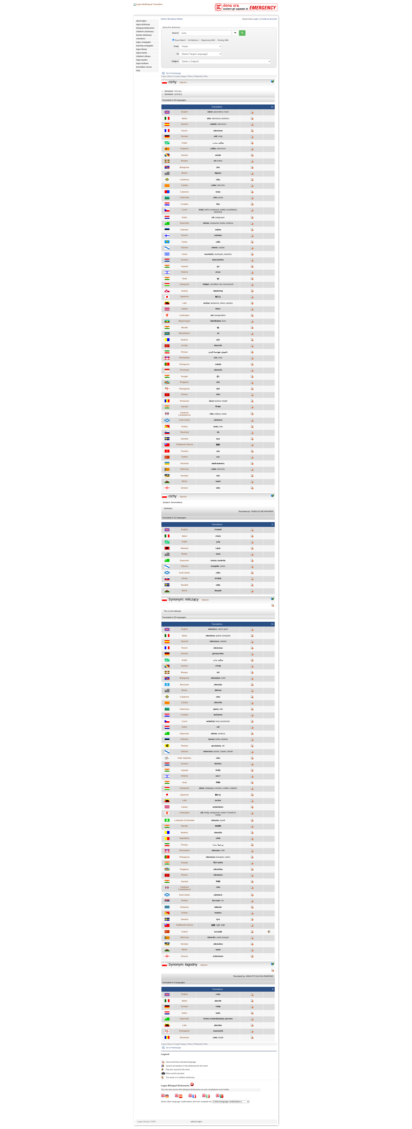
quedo (216, 751)
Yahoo (190, 76)
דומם (218, 776)
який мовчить (218, 463)
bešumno (218, 715)
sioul (218, 554)
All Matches (193, 40)
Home (163, 19)
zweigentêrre (220, 315)
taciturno (225, 118)
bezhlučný (225, 721)
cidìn (218, 242)
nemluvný (214, 210)
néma (201, 788)
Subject (175, 61)
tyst (218, 439)
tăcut (211, 401)
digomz (218, 173)
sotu (221, 426)
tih (218, 432)
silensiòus (218, 869)
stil (212, 217)
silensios (216, 850)
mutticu (218, 913)
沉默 (218, 925)
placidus (218, 1025)
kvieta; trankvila (218, 560)
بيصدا (215, 845)
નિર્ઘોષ (218, 770)
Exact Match (180, 40)
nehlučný (210, 721)
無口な (218, 297)
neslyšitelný (231, 210)
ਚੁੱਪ (218, 376)
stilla (218, 585)
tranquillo (226, 636)
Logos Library (166, 76)
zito (218, 451)
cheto (218, 536)
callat (213, 185)
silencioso (221, 124)
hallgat (206, 284)
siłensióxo (218, 944)
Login (255, 19)
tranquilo (215, 566)
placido (218, 1001)
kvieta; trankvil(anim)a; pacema (218, 1019)
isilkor (219, 161)
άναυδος (228, 254)
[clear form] (235, 33)
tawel (218, 481)
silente (214, 247)
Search (175, 33)
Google (176, 76)
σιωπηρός (219, 254)
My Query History (175, 19)
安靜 (223, 925)
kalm (218, 1013)
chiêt (223, 678)
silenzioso (216, 118)
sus (218, 457)
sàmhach (218, 420)
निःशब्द (217, 407)
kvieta (222, 223)
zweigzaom (215, 813)
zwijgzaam (220, 217)
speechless (218, 112)
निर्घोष (218, 782)
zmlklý (222, 210)
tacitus (206, 303)
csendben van (216, 284)
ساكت (221, 143)
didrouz (218, 690)
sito (218, 476)
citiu (211, 414)
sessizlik (218, 932)
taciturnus (215, 303)
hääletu (224, 739)
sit (218, 333)
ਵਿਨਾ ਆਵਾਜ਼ (218, 863)
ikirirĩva (218, 764)
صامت (215, 143)
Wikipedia (198, 76)
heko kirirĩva (218, 260)
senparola (214, 223)
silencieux (218, 131)
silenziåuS (215, 678)
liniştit (224, 401)
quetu (220, 197)
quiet (226, 629)
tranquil (218, 529)
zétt (218, 167)
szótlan (226, 788)
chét (223, 850)
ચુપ (218, 266)
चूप (218, 327)
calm (218, 994)
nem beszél (228, 284)
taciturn (218, 401)
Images (183, 76)
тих (222, 900)
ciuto (220, 358)
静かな (218, 795)
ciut (215, 358)
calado (222, 247)
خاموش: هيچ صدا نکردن (218, 352)
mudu (224, 414)
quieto (218, 636)
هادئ (218, 542)
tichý (201, 210)
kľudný (218, 578)
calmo (222, 566)
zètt (218, 389)
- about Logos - (196, 1121)
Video (205, 76)
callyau (217, 414)
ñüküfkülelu (215, 321)
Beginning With (208, 40)
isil (215, 161)
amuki (218, 155)
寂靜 (213, 925)
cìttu (218, 180)
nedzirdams (218, 807)
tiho (218, 204)
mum (226, 112)
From (176, 46)
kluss (217, 309)
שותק (217, 272)
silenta (206, 223)
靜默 (218, 445)
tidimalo (218, 907)
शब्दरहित (218, 826)
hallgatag (209, 788)
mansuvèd (218, 1031)
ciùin (218, 573)
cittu (215, 197)
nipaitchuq (218, 291)
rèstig (206, 813)
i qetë (217, 548)
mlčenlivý (218, 212)
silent (209, 112)
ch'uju (218, 666)
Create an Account (269, 19)
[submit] (242, 33)
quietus (229, 303)
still (215, 136)
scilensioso (218, 956)
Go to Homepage (173, 73)
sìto (218, 382)
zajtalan (233, 788)
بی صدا (220, 845)
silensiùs (218, 685)
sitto (218, 488)
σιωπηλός (209, 254)
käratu (211, 739)
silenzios (215, 820)
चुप (218, 279)
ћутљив (216, 900)
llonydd (218, 591)
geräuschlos (218, 653)
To (178, 54)
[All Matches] (272, 81)
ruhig (220, 136)
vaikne (218, 230)
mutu (218, 192)
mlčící (206, 210)
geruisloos (216, 746)
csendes (218, 788)
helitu (217, 739)
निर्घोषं (218, 881)
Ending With (223, 40)
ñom (224, 321)
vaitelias (218, 235)
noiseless (212, 629)
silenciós (221, 185)
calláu (213, 148)
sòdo (218, 838)
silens (222, 303)
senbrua (229, 223)
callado (213, 124)
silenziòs (218, 832)
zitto (209, 118)
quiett (222, 820)
